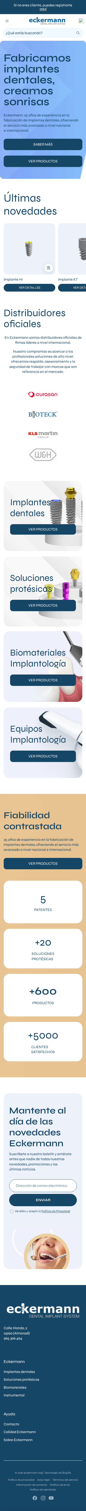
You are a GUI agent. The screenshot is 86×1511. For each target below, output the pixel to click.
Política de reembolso (43, 1489)
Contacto (11, 1424)
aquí (43, 9)
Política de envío (60, 1484)
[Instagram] (43, 1498)
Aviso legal (43, 1479)
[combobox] (39, 33)
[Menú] (7, 21)
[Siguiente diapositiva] (78, 257)
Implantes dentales (19, 1372)
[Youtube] (51, 1498)
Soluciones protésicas (21, 1379)
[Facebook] (35, 1498)
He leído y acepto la (42, 1211)
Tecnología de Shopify (57, 1472)
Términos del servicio (65, 1479)
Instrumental (14, 1395)
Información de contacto (31, 1484)
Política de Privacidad (56, 1211)
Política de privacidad (21, 1479)
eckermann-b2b (33, 1472)
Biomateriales (15, 1387)
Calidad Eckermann (20, 1432)
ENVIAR (43, 1200)
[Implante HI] (29, 248)
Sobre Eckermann (18, 1440)
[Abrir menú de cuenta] (81, 21)
